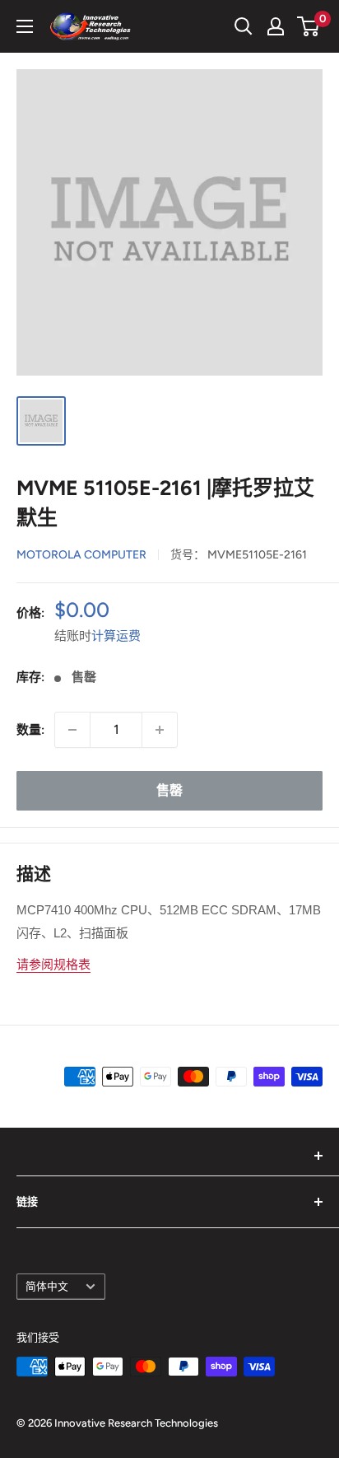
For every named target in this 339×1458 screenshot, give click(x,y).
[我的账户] (275, 26)
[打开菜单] (24, 26)
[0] (309, 26)
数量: (30, 729)
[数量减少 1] (72, 730)
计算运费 (116, 636)
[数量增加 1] (159, 730)
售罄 (169, 790)
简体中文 (47, 1286)
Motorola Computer (81, 555)
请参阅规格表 (53, 964)
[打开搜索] (244, 26)
